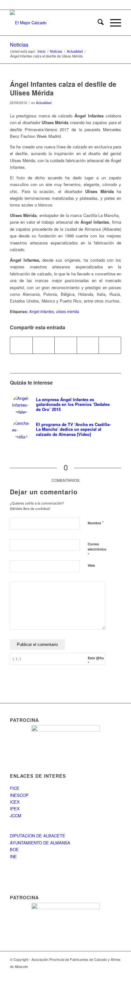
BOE (14, 849)
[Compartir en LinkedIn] (88, 345)
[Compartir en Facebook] (21, 345)
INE (13, 856)
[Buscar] (97, 22)
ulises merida (67, 311)
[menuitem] (97, 22)
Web (91, 565)
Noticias (19, 44)
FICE (14, 788)
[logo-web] (54, 22)
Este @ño (96, 660)
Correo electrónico (97, 550)
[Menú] (112, 22)
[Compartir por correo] (110, 345)
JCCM (15, 816)
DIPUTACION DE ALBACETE (37, 836)
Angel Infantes (41, 311)
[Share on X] (44, 345)
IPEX (15, 808)
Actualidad (44, 102)
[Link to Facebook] (97, 973)
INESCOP (19, 795)
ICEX (15, 802)
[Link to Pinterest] (116, 973)
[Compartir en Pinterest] (66, 345)
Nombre (96, 523)
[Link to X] (107, 973)
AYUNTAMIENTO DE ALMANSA (40, 843)
